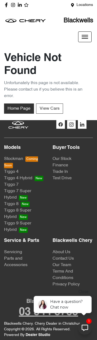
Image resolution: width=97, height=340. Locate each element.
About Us (61, 252)
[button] (85, 36)
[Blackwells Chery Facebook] (7, 5)
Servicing (13, 252)
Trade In (60, 172)
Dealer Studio (38, 335)
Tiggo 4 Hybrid (18, 178)
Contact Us (63, 258)
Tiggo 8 (11, 204)
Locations (85, 5)
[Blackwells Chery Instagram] (14, 5)
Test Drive (62, 178)
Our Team (62, 265)
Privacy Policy (66, 284)
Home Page (19, 108)
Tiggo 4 (11, 172)
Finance (60, 165)
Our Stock (62, 159)
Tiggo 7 (11, 184)
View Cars (50, 108)
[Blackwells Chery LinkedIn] (21, 5)
